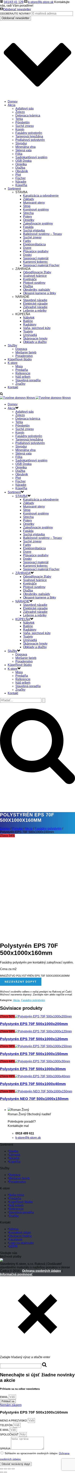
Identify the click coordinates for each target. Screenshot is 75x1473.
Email (4, 1396)
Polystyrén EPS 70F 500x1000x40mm (33, 1084)
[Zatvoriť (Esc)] (1, 1468)
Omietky (28, 220)
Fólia (18, 153)
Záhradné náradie (35, 307)
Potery (27, 216)
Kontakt (13, 387)
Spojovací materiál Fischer (41, 265)
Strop (26, 206)
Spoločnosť (9, 1434)
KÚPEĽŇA (22, 619)
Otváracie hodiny (20, 1236)
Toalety (28, 331)
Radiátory (29, 324)
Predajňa (21, 369)
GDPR (13, 1246)
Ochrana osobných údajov (41, 1270)
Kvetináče (30, 279)
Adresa (13, 1229)
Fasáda (28, 227)
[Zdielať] (5, 1468)
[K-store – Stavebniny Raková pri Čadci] (35, 397)
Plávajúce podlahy (35, 251)
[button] (11, 1405)
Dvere (27, 248)
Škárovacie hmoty (35, 338)
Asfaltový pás (24, 108)
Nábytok (28, 317)
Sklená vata (23, 150)
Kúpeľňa (21, 185)
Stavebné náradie (35, 300)
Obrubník (21, 171)
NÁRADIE (22, 601)
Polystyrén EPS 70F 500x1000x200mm (34, 1024)
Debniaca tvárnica (27, 115)
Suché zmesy (24, 126)
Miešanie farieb (25, 352)
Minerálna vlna (25, 146)
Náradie (20, 181)
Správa (5, 1448)
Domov (13, 101)
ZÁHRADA (23, 573)
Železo (20, 112)
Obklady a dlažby (35, 342)
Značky (20, 383)
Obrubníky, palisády (36, 289)
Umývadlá (30, 335)
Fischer (20, 178)
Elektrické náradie (35, 303)
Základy (28, 199)
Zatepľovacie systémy (38, 223)
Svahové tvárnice (35, 275)
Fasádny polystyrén (28, 133)
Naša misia (16, 1195)
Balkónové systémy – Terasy (42, 234)
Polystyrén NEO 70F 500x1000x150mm (34, 1099)
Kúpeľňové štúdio (20, 359)
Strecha (28, 213)
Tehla (19, 119)
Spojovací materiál (35, 258)
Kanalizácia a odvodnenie (41, 195)
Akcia (11, 105)
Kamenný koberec (35, 261)
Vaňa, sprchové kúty (37, 328)
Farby (27, 241)
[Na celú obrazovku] (9, 1468)
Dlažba (20, 167)
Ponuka (17, 828)
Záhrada (14, 1154)
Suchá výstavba (34, 230)
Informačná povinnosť (16, 1274)
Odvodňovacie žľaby (37, 272)
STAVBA (21, 496)
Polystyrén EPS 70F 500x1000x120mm (34, 1039)
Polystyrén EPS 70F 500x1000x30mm (33, 1069)
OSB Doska (23, 160)
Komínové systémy (36, 209)
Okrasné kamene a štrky (39, 293)
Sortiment (14, 188)
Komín (19, 129)
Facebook (15, 1239)
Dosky (27, 255)
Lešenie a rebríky (35, 310)
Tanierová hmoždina (29, 136)
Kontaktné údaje (20, 1232)
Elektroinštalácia (34, 244)
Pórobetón (22, 122)
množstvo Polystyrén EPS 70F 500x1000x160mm (35, 975)
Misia (19, 366)
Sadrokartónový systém (31, 157)
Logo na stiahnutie (21, 1243)
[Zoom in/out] (13, 1468)
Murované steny (34, 202)
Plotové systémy (34, 282)
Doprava (21, 349)
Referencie (22, 373)
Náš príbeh (22, 376)
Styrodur (21, 143)
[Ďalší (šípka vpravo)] (5, 1472)
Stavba (13, 1151)
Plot (18, 174)
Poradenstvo (24, 356)
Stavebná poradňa (28, 380)
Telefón (6, 1425)
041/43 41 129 (13, 2)
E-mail (5, 1429)
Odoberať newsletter (17, 9)
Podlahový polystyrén (30, 140)
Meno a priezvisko (14, 1420)
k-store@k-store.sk (40, 2)
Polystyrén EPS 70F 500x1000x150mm (34, 1054)
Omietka (21, 164)
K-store (13, 363)
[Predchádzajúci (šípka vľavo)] (1, 1472)
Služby (12, 345)
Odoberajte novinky (15, 13)
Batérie (28, 321)
